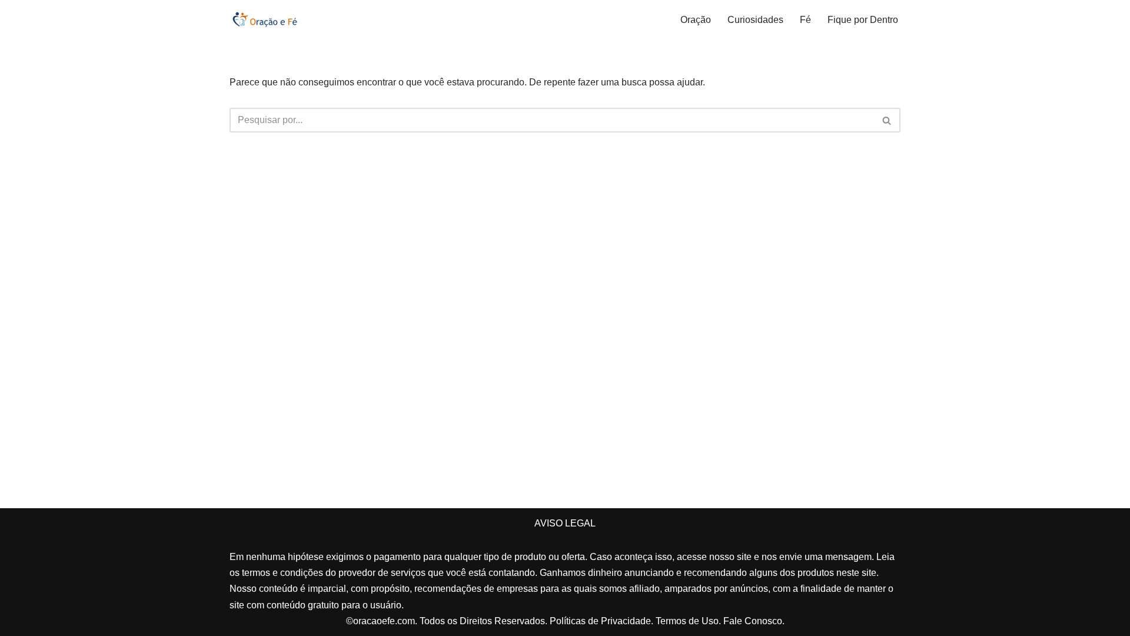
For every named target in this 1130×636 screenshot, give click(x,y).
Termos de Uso (687, 621)
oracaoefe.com (384, 621)
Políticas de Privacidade (600, 621)
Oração (695, 20)
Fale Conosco (752, 621)
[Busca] (887, 120)
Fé (805, 20)
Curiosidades (755, 20)
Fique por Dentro (862, 20)
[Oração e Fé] (265, 19)
